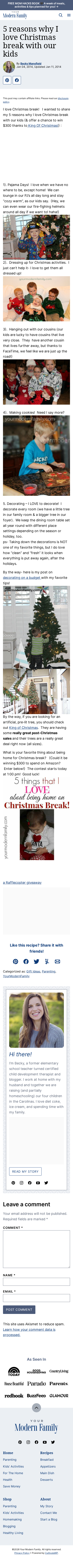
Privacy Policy (22, 1553)
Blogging (9, 1526)
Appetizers (48, 1466)
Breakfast (47, 1459)
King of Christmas (23, 728)
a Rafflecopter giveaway (22, 883)
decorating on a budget (22, 578)
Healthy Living (13, 1533)
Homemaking (12, 1519)
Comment (13, 1228)
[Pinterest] (13, 1183)
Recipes (46, 1453)
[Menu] (69, 15)
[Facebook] (30, 1183)
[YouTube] (38, 1183)
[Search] (61, 15)
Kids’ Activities (13, 1466)
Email (9, 1291)
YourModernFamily (16, 976)
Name (9, 1275)
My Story (46, 1506)
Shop (7, 1499)
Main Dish (47, 1473)
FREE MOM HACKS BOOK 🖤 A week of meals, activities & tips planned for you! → (36, 5)
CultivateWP (51, 1553)
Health (7, 1480)
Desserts (46, 1480)
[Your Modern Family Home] (15, 15)
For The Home (13, 1473)
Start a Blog (48, 1519)
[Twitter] (46, 1183)
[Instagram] (21, 1183)
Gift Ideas (33, 971)
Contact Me (48, 1513)
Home (8, 1453)
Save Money (11, 1486)
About (45, 1499)
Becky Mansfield (30, 63)
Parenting (48, 971)
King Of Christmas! (42, 125)
